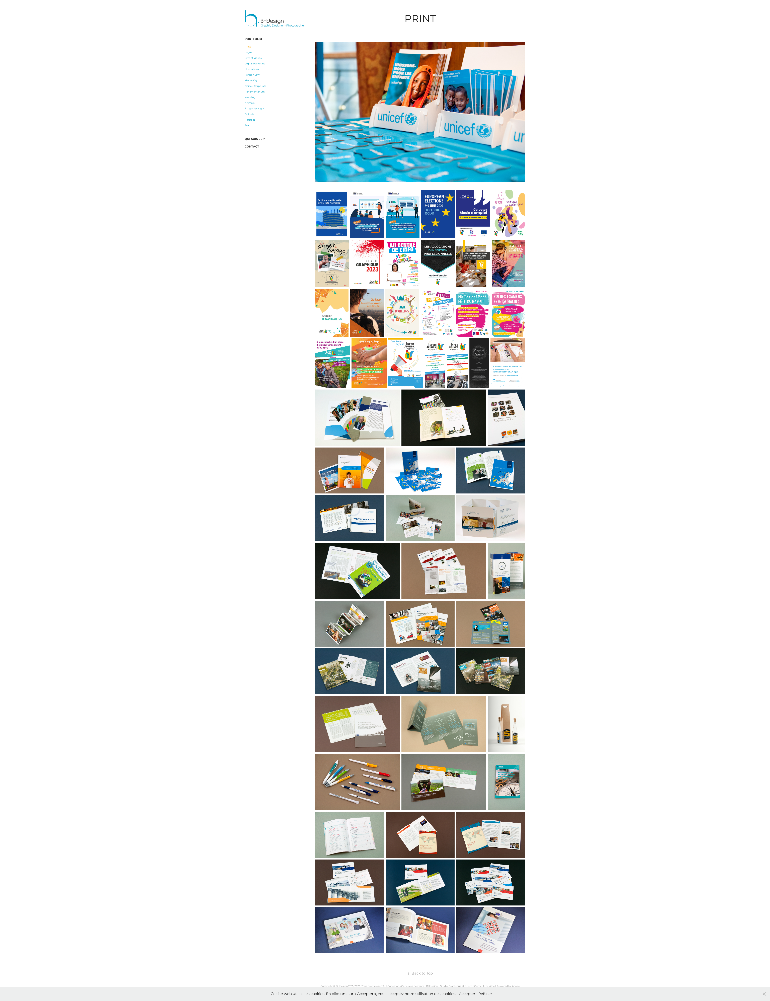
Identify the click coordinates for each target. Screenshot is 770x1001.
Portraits (250, 120)
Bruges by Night (254, 109)
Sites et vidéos (253, 58)
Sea (247, 125)
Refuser (485, 994)
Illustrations (252, 69)
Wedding (250, 97)
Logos (248, 52)
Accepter (467, 994)
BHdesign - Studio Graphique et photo (449, 986)
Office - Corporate (255, 86)
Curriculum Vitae (484, 986)
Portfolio (253, 39)
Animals (249, 103)
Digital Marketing (255, 64)
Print (248, 47)
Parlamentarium (255, 92)
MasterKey (251, 80)
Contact (252, 146)
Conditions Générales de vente (405, 986)
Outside (249, 114)
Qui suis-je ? (255, 139)
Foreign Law (252, 75)
